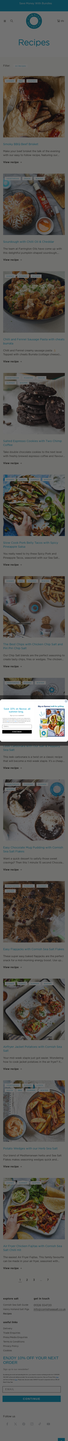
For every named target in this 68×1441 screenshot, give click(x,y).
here (15, 721)
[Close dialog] (66, 701)
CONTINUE (17, 732)
